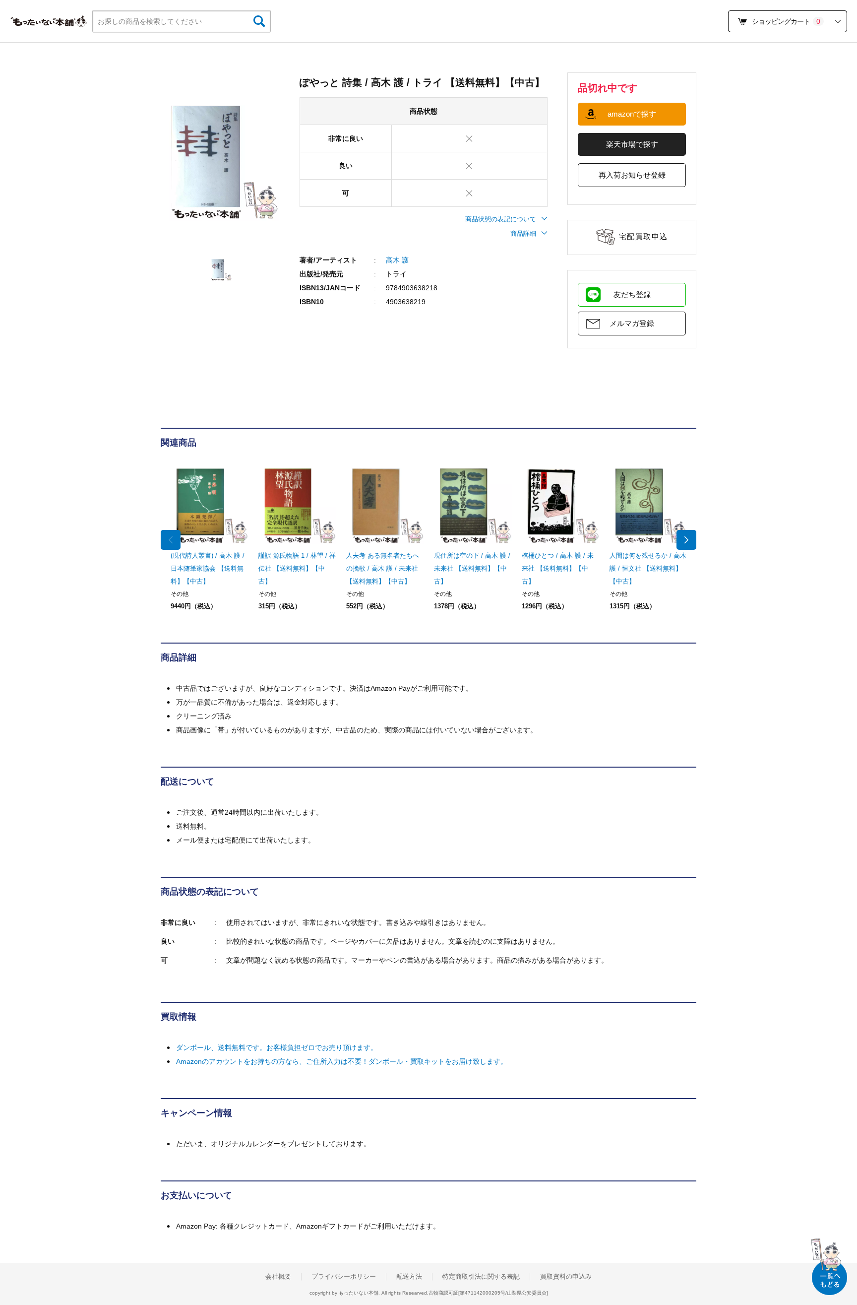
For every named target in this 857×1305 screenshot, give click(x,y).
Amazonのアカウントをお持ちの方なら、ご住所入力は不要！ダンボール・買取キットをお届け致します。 (341, 1061)
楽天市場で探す (632, 144)
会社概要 (278, 1276)
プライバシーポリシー (343, 1276)
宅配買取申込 (643, 236)
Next (686, 540)
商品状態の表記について (500, 219)
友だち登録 (632, 294)
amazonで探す (632, 114)
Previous (171, 540)
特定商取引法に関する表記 (481, 1276)
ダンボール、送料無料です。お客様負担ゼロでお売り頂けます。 (276, 1047)
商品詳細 (523, 233)
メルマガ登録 (632, 323)
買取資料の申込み (566, 1276)
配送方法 (409, 1276)
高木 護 (397, 260)
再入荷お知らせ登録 (632, 175)
